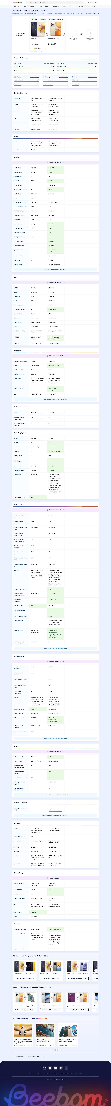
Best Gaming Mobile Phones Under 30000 (55, 399)
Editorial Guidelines (76, 1073)
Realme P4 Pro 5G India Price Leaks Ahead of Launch (67, 1040)
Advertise (55, 1073)
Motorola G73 (36, 39)
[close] (44, 22)
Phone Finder (55, 6)
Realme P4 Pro (53, 38)
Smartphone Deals (83, 6)
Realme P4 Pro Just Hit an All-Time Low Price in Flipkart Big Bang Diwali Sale (23, 1041)
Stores (94, 6)
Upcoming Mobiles (28, 6)
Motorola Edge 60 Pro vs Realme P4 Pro (78, 1009)
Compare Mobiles (43, 6)
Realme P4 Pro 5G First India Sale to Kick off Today (45, 1040)
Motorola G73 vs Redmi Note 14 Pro (77, 978)
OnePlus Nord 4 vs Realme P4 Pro (51, 1009)
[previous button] (15, 970)
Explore (15, 6)
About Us (31, 1073)
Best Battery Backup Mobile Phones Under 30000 (55, 794)
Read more (96, 13)
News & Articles (67, 6)
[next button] (96, 970)
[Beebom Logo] (18, 2)
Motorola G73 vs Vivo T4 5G (51, 978)
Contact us (46, 1073)
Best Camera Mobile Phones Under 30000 (55, 648)
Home (13, 1056)
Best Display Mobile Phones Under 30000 (55, 269)
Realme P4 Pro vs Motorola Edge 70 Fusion (25, 1009)
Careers (38, 1073)
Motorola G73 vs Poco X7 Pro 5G (25, 978)
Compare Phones (21, 1056)
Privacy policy (64, 1073)
